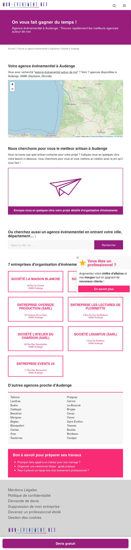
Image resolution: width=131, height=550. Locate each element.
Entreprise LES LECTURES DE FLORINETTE (95, 306)
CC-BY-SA (118, 136)
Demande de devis (23, 500)
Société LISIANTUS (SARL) (95, 334)
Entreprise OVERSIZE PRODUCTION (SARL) (35, 306)
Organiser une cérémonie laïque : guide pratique (46, 466)
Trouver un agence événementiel (32, 48)
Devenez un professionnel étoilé (34, 511)
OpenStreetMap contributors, (102, 136)
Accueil (11, 48)
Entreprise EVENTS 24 (35, 363)
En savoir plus (104, 289)
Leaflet (77, 136)
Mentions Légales (22, 489)
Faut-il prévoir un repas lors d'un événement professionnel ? (53, 470)
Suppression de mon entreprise (34, 506)
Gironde (64, 48)
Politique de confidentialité (29, 495)
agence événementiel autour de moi (56, 72)
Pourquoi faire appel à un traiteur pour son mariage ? (49, 462)
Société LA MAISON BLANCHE (35, 278)
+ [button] (12, 84)
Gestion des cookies (25, 517)
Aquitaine (54, 48)
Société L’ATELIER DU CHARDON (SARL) (35, 336)
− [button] (12, 89)
